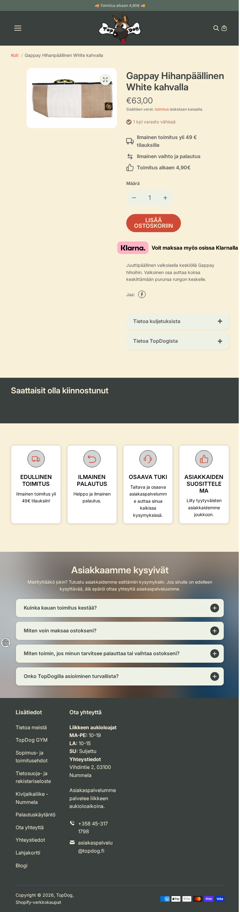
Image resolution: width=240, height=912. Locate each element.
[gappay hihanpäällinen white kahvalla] (105, 80)
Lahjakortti (28, 859)
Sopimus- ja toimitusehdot (32, 763)
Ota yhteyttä (30, 833)
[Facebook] (142, 294)
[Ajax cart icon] (224, 28)
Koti (14, 55)
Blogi (22, 871)
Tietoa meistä (31, 733)
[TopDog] (120, 28)
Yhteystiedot (30, 846)
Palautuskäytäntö (36, 821)
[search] (216, 28)
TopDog (64, 901)
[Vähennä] (134, 197)
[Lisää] (165, 197)
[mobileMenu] (18, 28)
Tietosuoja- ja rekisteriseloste (33, 783)
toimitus (162, 109)
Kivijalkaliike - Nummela (32, 804)
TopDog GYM (32, 746)
